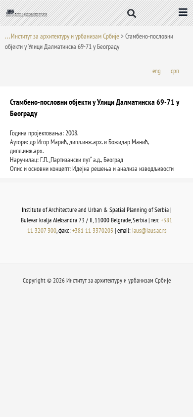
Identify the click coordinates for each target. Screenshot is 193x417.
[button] (132, 13)
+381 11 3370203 (92, 230)
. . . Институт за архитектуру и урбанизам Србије (62, 36)
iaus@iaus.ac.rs (149, 230)
